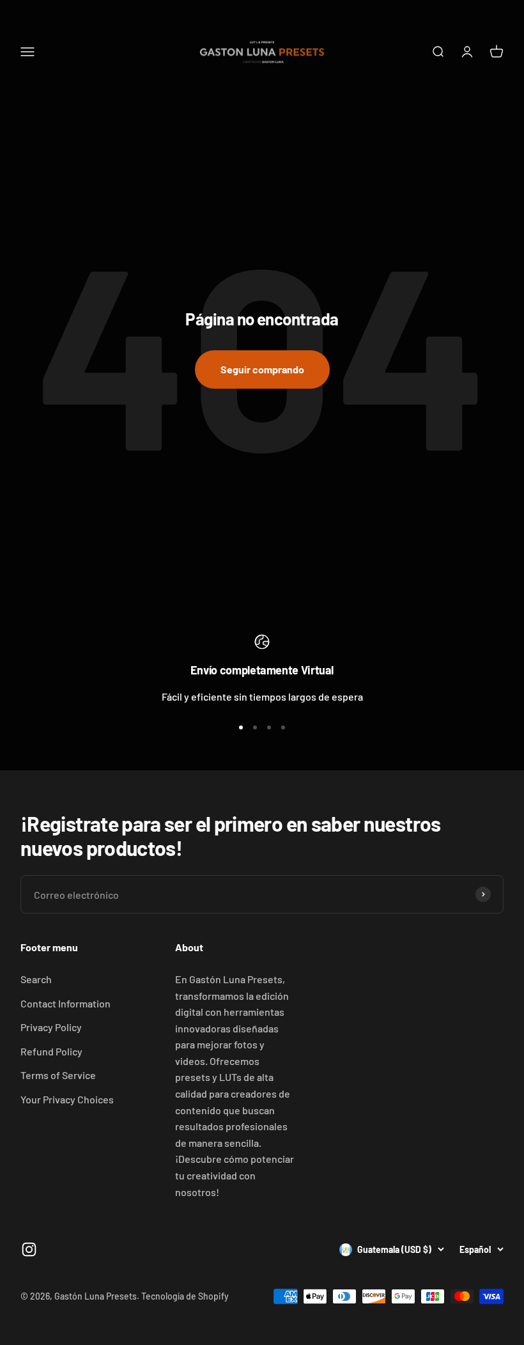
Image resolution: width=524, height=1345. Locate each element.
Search (36, 979)
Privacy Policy (51, 1027)
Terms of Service (58, 1075)
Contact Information (65, 1003)
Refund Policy (51, 1051)
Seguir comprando (262, 369)
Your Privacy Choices (67, 1099)
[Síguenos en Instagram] (29, 1249)
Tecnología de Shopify (185, 1296)
